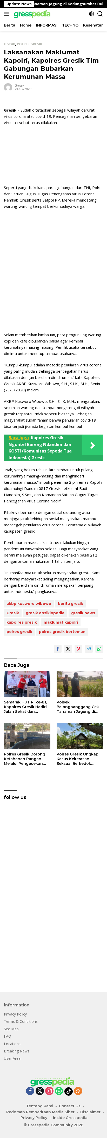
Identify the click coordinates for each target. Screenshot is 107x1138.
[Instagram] (49, 1091)
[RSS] (78, 1091)
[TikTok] (68, 1091)
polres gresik (19, 631)
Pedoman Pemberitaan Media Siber (40, 1112)
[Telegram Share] (89, 649)
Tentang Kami (39, 1106)
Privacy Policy (15, 1014)
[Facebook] (30, 1091)
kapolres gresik (21, 622)
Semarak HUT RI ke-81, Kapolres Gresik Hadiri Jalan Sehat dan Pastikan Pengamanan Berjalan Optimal (26, 707)
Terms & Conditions (21, 1021)
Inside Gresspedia (70, 1117)
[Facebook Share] (58, 649)
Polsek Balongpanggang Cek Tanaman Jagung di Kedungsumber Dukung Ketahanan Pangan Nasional (79, 707)
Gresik (9, 44)
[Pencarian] (100, 14)
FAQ (7, 1036)
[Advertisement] (53, 270)
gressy (19, 85)
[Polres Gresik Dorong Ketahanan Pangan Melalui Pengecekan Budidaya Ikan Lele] (27, 736)
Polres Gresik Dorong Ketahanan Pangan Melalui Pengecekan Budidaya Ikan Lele (24, 759)
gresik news (83, 613)
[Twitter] (40, 1091)
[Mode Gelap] (92, 14)
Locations (12, 1043)
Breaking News (16, 1051)
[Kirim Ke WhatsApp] (99, 649)
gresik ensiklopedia (45, 613)
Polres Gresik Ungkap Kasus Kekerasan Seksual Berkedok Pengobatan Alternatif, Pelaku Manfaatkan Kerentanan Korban (79, 759)
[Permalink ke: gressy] (8, 87)
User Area (12, 1058)
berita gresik (70, 603)
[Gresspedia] (32, 13)
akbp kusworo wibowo (28, 603)
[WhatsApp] (59, 1091)
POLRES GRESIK (29, 44)
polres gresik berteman (62, 631)
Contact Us (70, 1106)
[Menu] (7, 13)
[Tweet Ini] (68, 649)
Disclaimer (90, 1112)
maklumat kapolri (61, 622)
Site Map (11, 1028)
